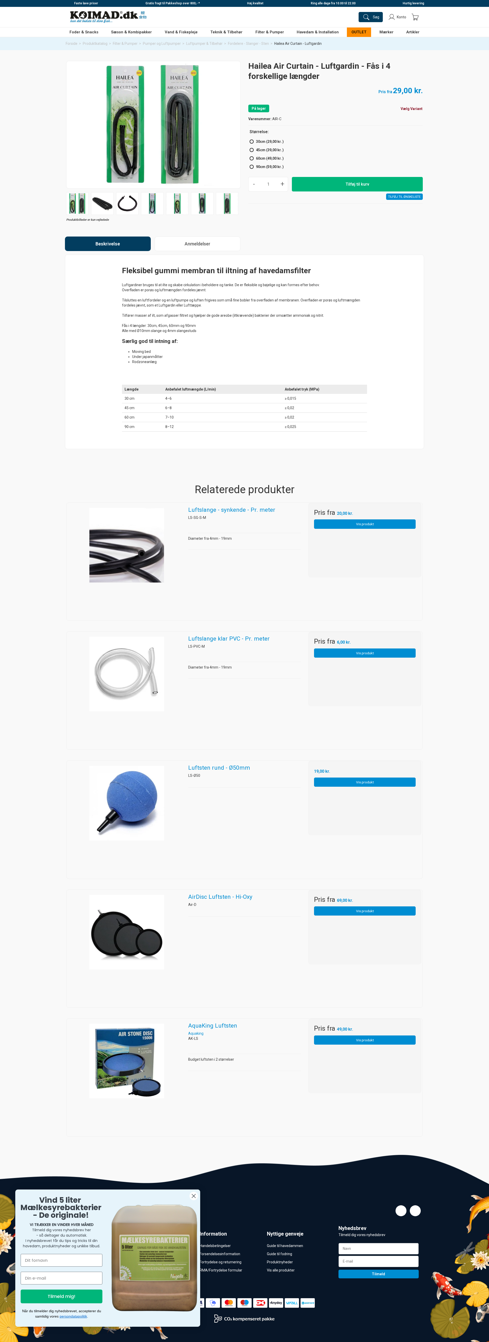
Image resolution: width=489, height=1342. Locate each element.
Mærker (386, 32)
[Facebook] (401, 1210)
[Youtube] (415, 1210)
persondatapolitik (73, 1316)
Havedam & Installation (318, 32)
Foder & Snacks (84, 32)
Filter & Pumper (269, 32)
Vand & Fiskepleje (181, 32)
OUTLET (358, 32)
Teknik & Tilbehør (226, 32)
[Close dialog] (193, 1196)
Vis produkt (365, 524)
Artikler (412, 32)
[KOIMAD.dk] (108, 17)
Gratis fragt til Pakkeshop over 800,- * (172, 3)
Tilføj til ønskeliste (404, 197)
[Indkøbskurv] (415, 17)
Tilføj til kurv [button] (357, 184)
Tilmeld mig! (61, 1296)
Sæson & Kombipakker (131, 32)
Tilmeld (378, 1274)
